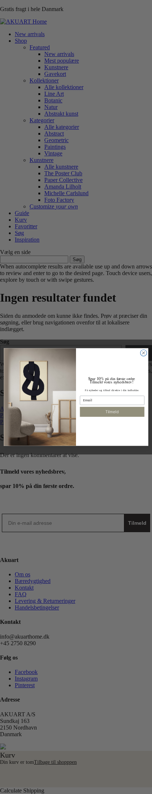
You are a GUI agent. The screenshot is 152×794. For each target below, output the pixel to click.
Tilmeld (112, 412)
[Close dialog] (143, 352)
